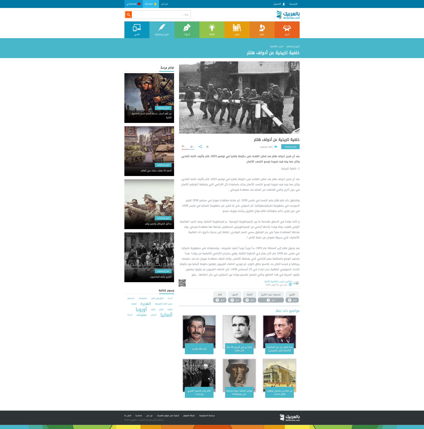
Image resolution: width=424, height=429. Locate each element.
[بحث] (128, 14)
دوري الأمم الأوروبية (163, 304)
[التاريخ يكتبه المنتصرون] (149, 274)
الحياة (129, 315)
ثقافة (212, 34)
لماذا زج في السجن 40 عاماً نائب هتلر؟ (239, 349)
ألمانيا (249, 294)
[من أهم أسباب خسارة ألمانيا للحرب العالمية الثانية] (149, 113)
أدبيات (187, 34)
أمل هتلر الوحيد (199, 349)
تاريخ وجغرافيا (162, 34)
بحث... (185, 14)
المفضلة (149, 4)
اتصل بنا (127, 415)
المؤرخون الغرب (157, 298)
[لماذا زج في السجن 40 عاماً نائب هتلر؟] (239, 332)
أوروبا (141, 309)
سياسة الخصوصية (207, 415)
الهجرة (145, 303)
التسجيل (277, 4)
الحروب (235, 294)
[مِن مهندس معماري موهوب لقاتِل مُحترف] (279, 375)
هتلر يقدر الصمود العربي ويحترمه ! (199, 392)
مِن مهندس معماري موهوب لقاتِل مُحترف (279, 392)
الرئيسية (293, 4)
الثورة (169, 309)
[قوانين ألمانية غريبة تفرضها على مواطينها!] (239, 375)
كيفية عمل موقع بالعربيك (168, 415)
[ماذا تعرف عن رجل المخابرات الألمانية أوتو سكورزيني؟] (279, 332)
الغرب (153, 309)
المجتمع (131, 298)
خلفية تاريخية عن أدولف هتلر (277, 139)
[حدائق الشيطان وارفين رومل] (149, 221)
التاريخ (292, 294)
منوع (237, 34)
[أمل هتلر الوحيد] (199, 332)
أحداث (170, 298)
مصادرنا (138, 415)
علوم (262, 34)
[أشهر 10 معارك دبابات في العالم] (149, 168)
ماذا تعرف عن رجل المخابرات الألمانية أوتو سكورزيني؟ (279, 349)
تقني (137, 34)
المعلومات (142, 298)
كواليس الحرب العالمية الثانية (278, 281)
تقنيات (133, 304)
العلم (161, 309)
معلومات (141, 315)
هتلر (220, 294)
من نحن (164, 4)
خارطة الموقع (189, 415)
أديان (287, 34)
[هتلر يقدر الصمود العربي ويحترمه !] (199, 375)
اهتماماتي (132, 4)
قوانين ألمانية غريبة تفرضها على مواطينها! (239, 392)
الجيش (153, 315)
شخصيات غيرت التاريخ (271, 294)
